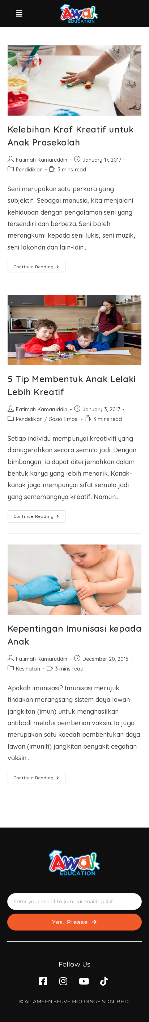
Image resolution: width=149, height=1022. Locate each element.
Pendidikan (29, 169)
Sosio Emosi (63, 419)
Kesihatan (28, 668)
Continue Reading (39, 265)
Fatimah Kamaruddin (42, 160)
